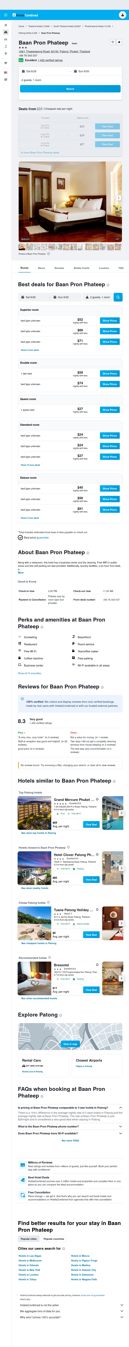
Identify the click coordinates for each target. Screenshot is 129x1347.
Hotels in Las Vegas (30, 1255)
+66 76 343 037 (28, 55)
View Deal (91, 824)
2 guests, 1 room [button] (31, 80)
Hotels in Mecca (80, 1255)
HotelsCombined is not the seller (39, 1305)
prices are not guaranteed (92, 1295)
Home (21, 26)
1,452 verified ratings (50, 60)
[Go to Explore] (5, 53)
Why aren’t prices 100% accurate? (40, 1317)
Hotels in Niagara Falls (84, 1279)
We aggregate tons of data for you (40, 1311)
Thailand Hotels (35, 26)
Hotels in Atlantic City (83, 1270)
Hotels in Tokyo (28, 1279)
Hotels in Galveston (82, 1274)
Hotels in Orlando (29, 1265)
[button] (5, 15)
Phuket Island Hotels (94, 26)
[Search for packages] (5, 46)
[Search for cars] (5, 39)
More (21, 572)
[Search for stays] (5, 32)
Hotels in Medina (80, 1265)
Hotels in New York (29, 1270)
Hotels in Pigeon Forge (84, 1260)
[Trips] (5, 63)
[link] (39, 832)
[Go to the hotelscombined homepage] (25, 14)
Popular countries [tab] (54, 1238)
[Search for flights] (5, 25)
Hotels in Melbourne (30, 1260)
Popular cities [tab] (29, 1238)
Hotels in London (29, 1274)
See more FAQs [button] (70, 1140)
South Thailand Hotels (64, 26)
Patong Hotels (25, 32)
